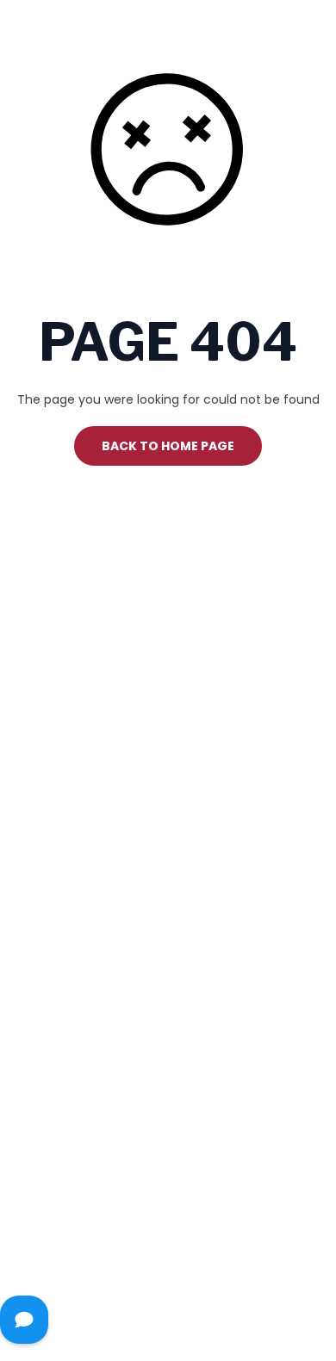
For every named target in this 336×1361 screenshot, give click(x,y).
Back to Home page (168, 446)
